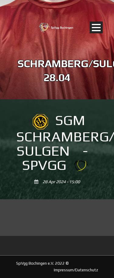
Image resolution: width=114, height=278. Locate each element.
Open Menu (96, 27)
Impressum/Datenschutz (76, 270)
